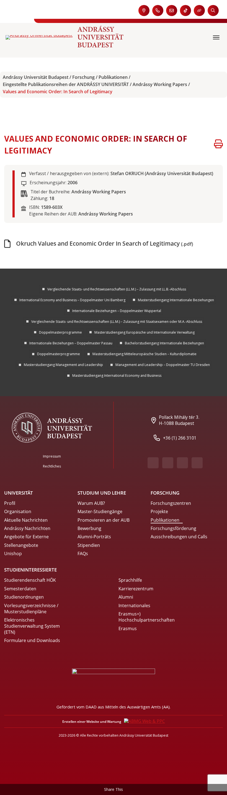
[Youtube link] (167, 462)
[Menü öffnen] (217, 37)
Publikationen (113, 77)
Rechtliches (52, 466)
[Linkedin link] (197, 462)
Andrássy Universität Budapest (35, 77)
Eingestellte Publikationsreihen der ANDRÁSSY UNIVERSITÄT (66, 84)
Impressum (52, 456)
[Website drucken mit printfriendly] (218, 144)
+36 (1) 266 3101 (180, 438)
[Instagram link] (182, 462)
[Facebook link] (153, 462)
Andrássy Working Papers (160, 84)
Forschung (83, 77)
